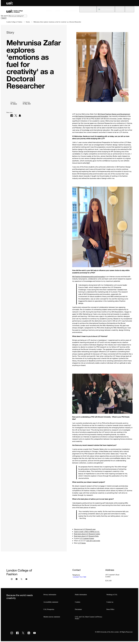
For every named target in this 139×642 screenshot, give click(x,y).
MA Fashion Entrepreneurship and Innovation (91, 116)
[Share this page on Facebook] (11, 115)
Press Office (110, 609)
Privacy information (49, 594)
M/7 (88, 163)
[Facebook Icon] (16, 579)
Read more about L (80, 534)
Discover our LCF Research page (85, 529)
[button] (120, 9)
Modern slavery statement (51, 617)
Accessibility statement (50, 602)
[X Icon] (21, 579)
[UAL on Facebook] (17, 633)
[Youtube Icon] (26, 579)
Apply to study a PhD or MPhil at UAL (87, 531)
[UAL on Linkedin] (29, 633)
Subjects (49, 11)
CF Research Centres (93, 534)
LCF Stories (82, 543)
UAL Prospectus (48, 609)
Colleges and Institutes (70, 11)
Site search (4, 16)
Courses (57, 11)
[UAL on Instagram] (11, 633)
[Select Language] (106, 9)
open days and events (93, 541)
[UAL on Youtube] (34, 633)
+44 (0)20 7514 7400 (79, 577)
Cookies (77, 602)
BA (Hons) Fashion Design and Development (114, 114)
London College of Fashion (14, 22)
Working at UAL (111, 594)
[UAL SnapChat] (20, 115)
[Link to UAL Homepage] (9, 3)
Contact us (109, 602)
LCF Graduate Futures (86, 538)
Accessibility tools (89, 9)
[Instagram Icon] (11, 579)
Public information (81, 594)
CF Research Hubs (92, 536)
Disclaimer (78, 609)
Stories (28, 22)
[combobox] (17, 16)
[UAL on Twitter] (23, 633)
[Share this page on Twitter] (16, 115)
